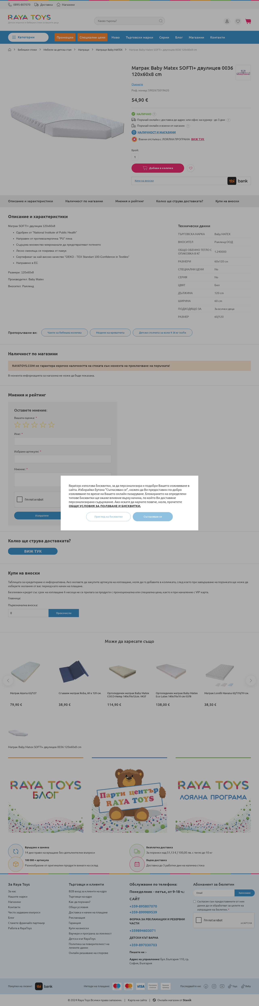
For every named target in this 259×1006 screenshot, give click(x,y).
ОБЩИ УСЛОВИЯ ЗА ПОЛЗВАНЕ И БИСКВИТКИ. (105, 506)
